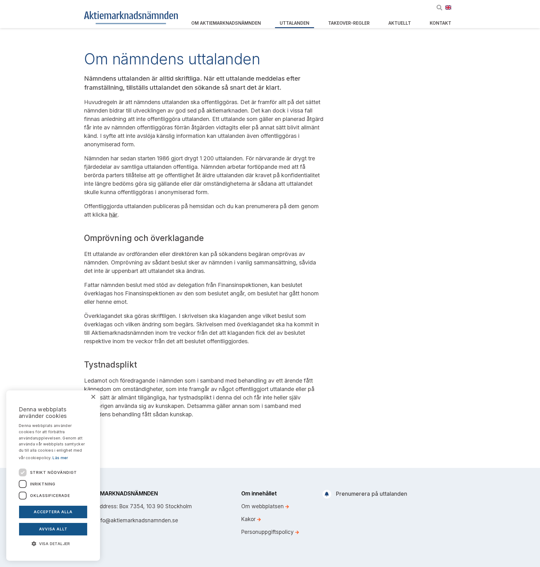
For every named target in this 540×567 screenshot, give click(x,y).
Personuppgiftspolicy (268, 532)
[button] (53, 543)
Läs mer (60, 457)
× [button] (93, 397)
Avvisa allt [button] (53, 529)
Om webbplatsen (263, 506)
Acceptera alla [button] (53, 511)
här (113, 214)
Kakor (249, 519)
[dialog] (53, 475)
